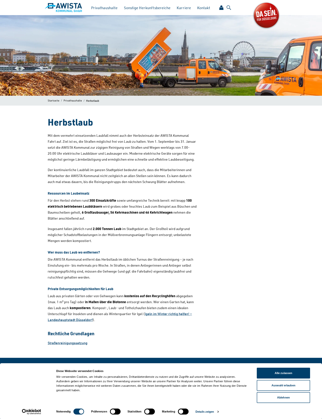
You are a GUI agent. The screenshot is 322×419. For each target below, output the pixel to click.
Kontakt (203, 7)
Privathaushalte (104, 7)
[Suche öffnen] (229, 7)
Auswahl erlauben (283, 385)
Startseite (53, 100)
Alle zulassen (283, 373)
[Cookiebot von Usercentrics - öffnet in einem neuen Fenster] (31, 412)
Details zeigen (204, 411)
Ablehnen (283, 397)
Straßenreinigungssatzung (67, 343)
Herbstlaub (92, 100)
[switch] (115, 412)
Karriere (184, 7)
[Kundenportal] (221, 7)
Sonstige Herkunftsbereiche (147, 7)
